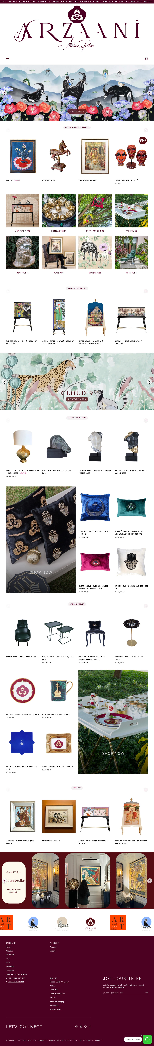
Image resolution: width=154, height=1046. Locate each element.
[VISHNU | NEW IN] (22, 156)
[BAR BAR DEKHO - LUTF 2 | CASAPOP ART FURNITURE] (22, 317)
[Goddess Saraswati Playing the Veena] (22, 816)
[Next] (146, 130)
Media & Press (55, 1009)
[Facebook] (76, 1027)
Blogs (8, 958)
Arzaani (53, 985)
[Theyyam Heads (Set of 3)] (131, 156)
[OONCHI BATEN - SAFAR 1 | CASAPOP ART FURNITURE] (59, 317)
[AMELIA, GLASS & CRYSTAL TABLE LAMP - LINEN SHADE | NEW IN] (22, 446)
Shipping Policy (71, 1040)
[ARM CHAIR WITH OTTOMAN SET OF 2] (22, 633)
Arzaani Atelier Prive (17, 1040)
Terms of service (55, 1040)
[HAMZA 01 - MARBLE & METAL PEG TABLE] (131, 633)
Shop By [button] (53, 978)
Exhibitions (10, 966)
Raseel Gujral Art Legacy (59, 981)
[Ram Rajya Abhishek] (95, 156)
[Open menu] (9, 58)
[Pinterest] (81, 1027)
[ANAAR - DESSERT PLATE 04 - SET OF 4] (22, 690)
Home (8, 946)
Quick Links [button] (11, 943)
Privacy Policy (39, 1040)
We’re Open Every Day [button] (15, 978)
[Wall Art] (59, 252)
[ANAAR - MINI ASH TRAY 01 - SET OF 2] (59, 742)
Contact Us (10, 970)
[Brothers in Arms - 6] (59, 816)
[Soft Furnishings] (95, 210)
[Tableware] (131, 210)
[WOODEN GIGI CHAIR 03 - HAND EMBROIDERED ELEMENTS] (95, 633)
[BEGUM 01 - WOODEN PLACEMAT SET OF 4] (22, 742)
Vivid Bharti (10, 954)
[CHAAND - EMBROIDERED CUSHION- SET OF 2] (95, 507)
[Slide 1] (75, 907)
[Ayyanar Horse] (59, 156)
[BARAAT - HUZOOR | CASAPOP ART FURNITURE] (95, 816)
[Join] (146, 992)
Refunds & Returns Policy (91, 1040)
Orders (52, 950)
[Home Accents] (59, 210)
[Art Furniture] (22, 210)
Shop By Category (57, 1001)
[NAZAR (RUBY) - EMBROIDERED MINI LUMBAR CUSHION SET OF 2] (95, 562)
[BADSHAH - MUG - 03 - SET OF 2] (59, 690)
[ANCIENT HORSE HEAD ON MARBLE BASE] (59, 446)
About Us (9, 950)
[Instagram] (85, 1027)
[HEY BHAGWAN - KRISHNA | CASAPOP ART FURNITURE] (131, 816)
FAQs (8, 962)
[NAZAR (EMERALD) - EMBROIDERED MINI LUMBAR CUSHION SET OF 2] (131, 507)
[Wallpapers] (95, 252)
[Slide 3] (78, 907)
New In (52, 997)
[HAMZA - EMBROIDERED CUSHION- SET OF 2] (131, 562)
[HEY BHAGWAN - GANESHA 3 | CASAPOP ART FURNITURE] (95, 317)
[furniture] (131, 252)
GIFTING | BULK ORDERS (16, 974)
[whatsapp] (90, 1027)
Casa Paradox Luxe (57, 993)
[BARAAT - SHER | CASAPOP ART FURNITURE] (131, 317)
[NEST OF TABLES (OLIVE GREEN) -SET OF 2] (59, 633)
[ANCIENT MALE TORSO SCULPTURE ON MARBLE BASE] (95, 446)
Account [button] (54, 943)
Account (53, 946)
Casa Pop (54, 989)
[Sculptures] (22, 252)
